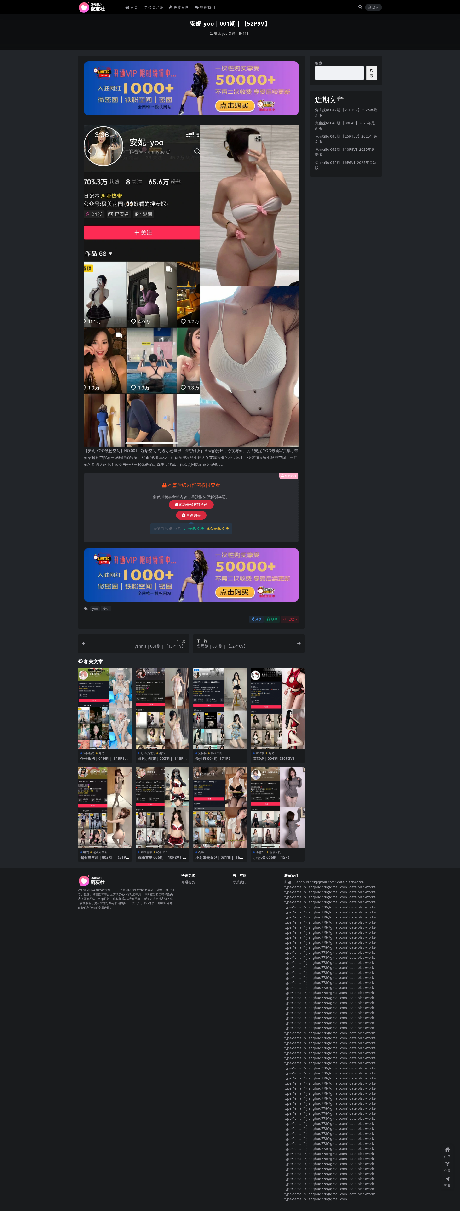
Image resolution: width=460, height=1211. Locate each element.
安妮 (106, 609)
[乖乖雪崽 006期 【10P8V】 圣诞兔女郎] (162, 807)
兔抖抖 (202, 753)
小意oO (260, 852)
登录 (375, 7)
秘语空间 (216, 753)
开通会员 (188, 882)
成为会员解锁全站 (193, 504)
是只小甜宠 (148, 753)
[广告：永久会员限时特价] (191, 89)
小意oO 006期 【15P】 (272, 857)
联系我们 (207, 7)
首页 (134, 7)
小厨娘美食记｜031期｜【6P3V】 (219, 859)
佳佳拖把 (89, 753)
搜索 (318, 63)
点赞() (292, 619)
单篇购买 (193, 515)
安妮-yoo (220, 33)
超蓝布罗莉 (100, 852)
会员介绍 (155, 7)
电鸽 (86, 852)
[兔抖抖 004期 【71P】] (220, 708)
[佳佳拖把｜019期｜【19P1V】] (105, 708)
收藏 (274, 619)
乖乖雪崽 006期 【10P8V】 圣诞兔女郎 (160, 859)
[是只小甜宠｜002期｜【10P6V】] (162, 708)
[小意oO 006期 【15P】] (278, 807)
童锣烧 (260, 753)
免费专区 (181, 7)
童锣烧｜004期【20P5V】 (274, 758)
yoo (95, 609)
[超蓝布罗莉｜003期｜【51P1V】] (105, 807)
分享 (258, 619)
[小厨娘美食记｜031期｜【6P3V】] (220, 807)
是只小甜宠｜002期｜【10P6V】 (162, 760)
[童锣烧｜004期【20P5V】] (278, 708)
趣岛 (101, 753)
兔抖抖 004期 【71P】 (214, 758)
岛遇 (231, 33)
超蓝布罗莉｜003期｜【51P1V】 (104, 859)
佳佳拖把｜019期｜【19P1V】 (102, 760)
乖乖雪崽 (146, 852)
